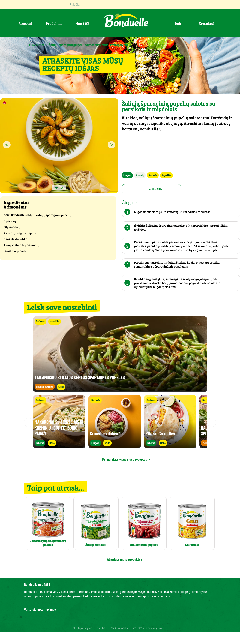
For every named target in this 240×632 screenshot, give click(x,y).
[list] (120, 422)
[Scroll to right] (211, 422)
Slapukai (101, 628)
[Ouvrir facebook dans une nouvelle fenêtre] (26, 5)
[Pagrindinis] (26, 44)
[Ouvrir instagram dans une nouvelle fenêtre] (35, 5)
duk (178, 23)
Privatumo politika (119, 628)
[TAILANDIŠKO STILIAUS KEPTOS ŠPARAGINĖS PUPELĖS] (120, 390)
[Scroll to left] (28, 422)
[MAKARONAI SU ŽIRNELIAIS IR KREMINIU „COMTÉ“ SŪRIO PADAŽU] (59, 446)
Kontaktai (206, 23)
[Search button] (193, 4)
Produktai (54, 23)
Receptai (25, 23)
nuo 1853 (83, 23)
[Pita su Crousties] (170, 446)
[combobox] (129, 5)
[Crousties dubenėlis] (114, 446)
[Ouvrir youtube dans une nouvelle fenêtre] (44, 5)
